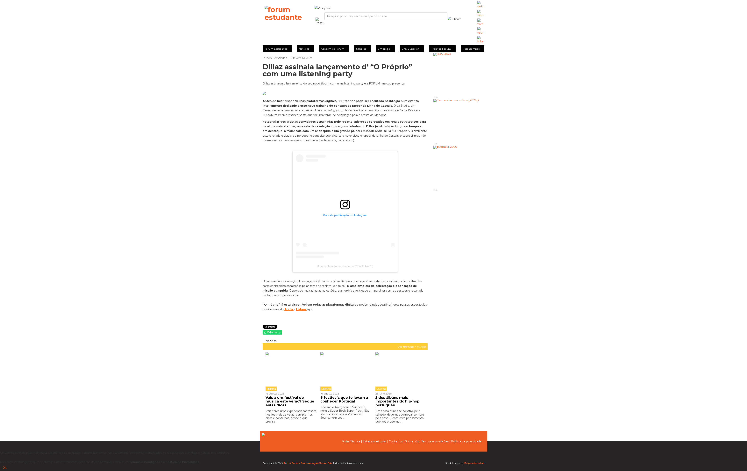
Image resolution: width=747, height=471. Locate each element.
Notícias (304, 48)
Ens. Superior (410, 48)
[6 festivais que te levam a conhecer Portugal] (344, 371)
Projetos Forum (441, 48)
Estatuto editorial (374, 441)
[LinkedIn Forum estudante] (480, 40)
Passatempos (471, 48)
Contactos (396, 441)
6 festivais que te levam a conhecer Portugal (344, 399)
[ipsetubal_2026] (459, 167)
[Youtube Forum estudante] (480, 31)
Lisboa (301, 309)
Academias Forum (333, 48)
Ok (4, 467)
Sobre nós (412, 441)
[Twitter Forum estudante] (480, 22)
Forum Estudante (276, 48)
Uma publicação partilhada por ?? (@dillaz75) (345, 266)
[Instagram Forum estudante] (480, 5)
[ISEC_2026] (459, 74)
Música (421, 347)
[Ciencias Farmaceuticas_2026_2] (459, 120)
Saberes (361, 48)
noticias (270, 341)
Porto (289, 309)
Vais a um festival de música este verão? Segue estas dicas (290, 401)
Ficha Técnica (351, 441)
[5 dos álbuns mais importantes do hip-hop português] (399, 371)
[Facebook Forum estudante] (480, 14)
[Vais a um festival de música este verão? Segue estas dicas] (291, 371)
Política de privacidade (466, 441)
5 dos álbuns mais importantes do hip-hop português (397, 401)
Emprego (384, 48)
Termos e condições (435, 441)
